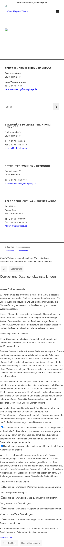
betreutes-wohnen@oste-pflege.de (21, 183)
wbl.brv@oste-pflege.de (16, 225)
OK (4, 268)
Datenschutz (16, 268)
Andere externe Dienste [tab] (11, 449)
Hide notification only (30, 543)
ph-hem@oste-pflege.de (16, 148)
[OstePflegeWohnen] (26, 11)
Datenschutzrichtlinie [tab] (10, 523)
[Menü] (57, 11)
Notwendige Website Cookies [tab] (14, 333)
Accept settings (9, 543)
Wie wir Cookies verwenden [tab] (13, 289)
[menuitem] (57, 11)
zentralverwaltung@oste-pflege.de (21, 89)
